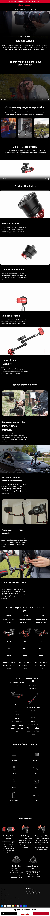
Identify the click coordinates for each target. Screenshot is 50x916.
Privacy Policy (5, 894)
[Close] (49, 1)
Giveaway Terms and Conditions (10, 898)
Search (46, 4)
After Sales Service (6, 900)
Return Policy (4, 896)
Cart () (42, 4)
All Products (4, 892)
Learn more (38, 1)
